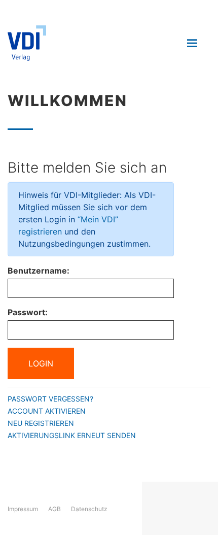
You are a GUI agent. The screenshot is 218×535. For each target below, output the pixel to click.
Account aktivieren (47, 411)
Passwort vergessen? (50, 398)
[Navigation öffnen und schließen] (192, 43)
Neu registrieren (41, 423)
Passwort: (28, 312)
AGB (54, 509)
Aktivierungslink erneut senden (72, 435)
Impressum (23, 509)
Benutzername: (38, 270)
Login (40, 363)
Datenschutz (89, 509)
